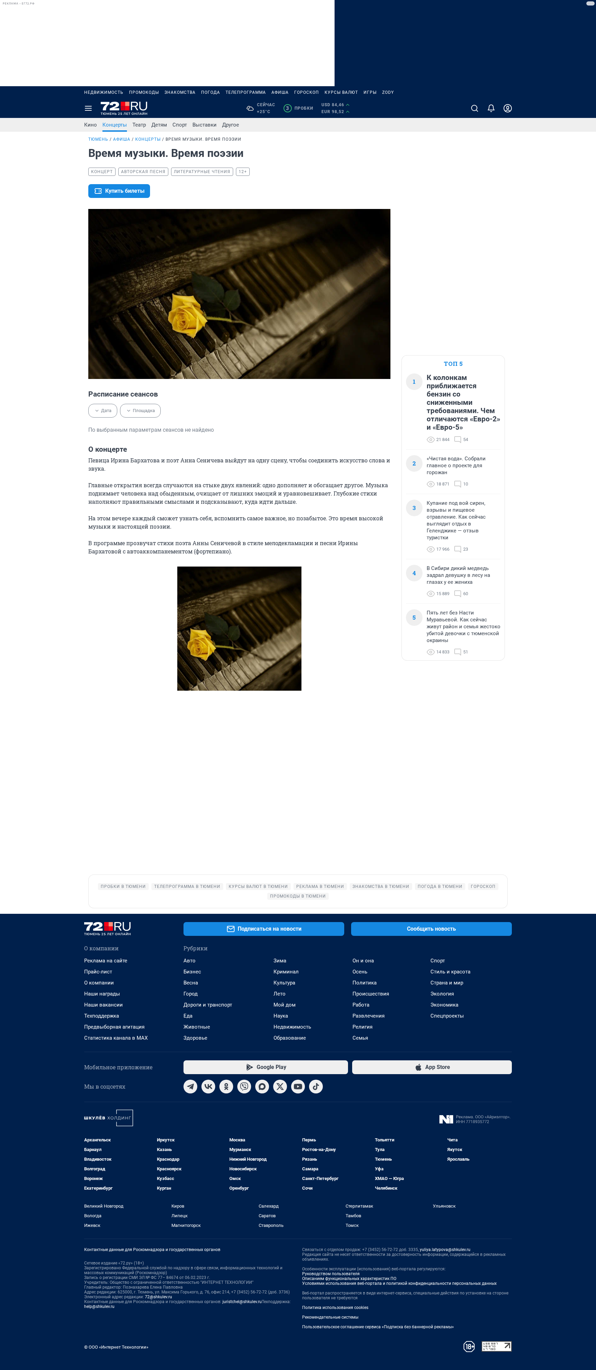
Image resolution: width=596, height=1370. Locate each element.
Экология (442, 994)
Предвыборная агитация (114, 1027)
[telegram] (190, 1086)
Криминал (286, 972)
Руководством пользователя (331, 1273)
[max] (262, 1086)
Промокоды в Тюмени (298, 896)
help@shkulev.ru (99, 1306)
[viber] (244, 1086)
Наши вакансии (103, 1005)
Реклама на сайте (105, 961)
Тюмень (98, 139)
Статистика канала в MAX (116, 1038)
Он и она (363, 961)
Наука (281, 1016)
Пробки (299, 108)
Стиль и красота (450, 972)
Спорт (179, 125)
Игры (370, 92)
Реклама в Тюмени (320, 886)
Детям (159, 125)
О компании (99, 983)
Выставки (204, 125)
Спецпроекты (447, 1016)
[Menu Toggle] (88, 108)
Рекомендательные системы (330, 1317)
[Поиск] (474, 108)
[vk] (208, 1086)
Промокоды (144, 92)
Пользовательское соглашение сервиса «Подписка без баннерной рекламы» (378, 1326)
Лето (280, 994)
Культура (284, 983)
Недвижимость (103, 92)
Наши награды (102, 994)
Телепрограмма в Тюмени (187, 886)
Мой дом (285, 1005)
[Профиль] (507, 108)
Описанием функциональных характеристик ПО (349, 1278)
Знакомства (180, 92)
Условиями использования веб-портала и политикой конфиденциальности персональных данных (399, 1283)
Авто (189, 961)
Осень (359, 972)
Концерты (114, 125)
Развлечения (368, 1016)
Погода (210, 92)
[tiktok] (316, 1086)
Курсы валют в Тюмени (258, 886)
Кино (90, 125)
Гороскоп (306, 92)
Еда (187, 1016)
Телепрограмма (246, 92)
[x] (280, 1086)
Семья (360, 1038)
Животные (196, 1027)
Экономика (444, 1005)
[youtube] (298, 1086)
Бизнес (192, 972)
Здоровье (195, 1038)
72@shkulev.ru (158, 1296)
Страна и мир (446, 983)
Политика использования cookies (335, 1307)
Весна (190, 983)
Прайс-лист (98, 972)
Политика (364, 983)
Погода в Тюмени (440, 886)
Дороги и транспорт (207, 1005)
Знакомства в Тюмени (380, 886)
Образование (290, 1038)
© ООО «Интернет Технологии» (116, 1347)
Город (190, 994)
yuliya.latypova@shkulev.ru (445, 1249)
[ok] (226, 1086)
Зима (280, 961)
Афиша (280, 92)
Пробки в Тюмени (123, 886)
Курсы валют (341, 92)
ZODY (388, 92)
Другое (230, 125)
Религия (362, 1027)
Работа (360, 1005)
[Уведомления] (491, 108)
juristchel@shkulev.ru (242, 1301)
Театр (139, 125)
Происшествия (370, 994)
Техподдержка (101, 1016)
